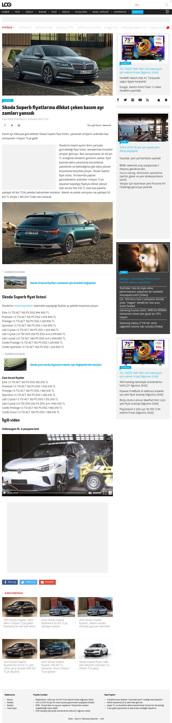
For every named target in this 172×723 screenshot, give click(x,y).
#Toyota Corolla (158, 27)
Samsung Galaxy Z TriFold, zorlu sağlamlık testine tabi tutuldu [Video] (141, 325)
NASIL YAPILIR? (101, 12)
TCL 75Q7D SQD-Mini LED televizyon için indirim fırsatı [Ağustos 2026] (141, 71)
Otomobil (8, 101)
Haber (123, 142)
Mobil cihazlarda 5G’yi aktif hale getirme (125, 703)
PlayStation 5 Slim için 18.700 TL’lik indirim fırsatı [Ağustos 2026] (140, 411)
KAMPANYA (120, 12)
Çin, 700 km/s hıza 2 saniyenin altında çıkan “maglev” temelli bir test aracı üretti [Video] (142, 303)
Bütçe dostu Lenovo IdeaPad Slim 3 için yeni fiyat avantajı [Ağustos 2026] (142, 402)
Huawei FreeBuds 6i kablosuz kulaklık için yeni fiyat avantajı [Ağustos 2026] (142, 393)
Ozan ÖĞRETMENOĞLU (14, 119)
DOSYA (66, 12)
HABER (5, 12)
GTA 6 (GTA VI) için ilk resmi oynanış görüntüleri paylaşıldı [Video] (65, 703)
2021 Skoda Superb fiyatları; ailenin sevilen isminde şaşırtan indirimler (94, 623)
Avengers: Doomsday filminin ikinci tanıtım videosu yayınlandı (140, 281)
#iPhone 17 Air (44, 27)
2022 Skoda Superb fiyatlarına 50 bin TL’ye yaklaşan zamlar (54, 623)
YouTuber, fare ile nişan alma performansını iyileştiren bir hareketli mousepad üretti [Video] (141, 292)
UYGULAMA (81, 12)
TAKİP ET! (138, 12)
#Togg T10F (111, 27)
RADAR (42, 12)
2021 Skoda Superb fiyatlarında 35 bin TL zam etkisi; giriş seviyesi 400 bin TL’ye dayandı (20, 667)
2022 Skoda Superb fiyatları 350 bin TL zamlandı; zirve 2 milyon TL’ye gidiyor (55, 667)
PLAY (54, 12)
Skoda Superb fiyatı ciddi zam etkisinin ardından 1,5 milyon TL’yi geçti (94, 665)
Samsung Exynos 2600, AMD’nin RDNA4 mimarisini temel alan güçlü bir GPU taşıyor (143, 314)
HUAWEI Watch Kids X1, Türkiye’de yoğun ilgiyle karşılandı (140, 80)
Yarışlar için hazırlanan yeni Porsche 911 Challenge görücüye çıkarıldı (142, 186)
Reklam (10, 703)
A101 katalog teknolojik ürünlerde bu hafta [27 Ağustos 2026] (141, 384)
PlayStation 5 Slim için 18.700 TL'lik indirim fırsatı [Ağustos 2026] (64, 700)
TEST (17, 12)
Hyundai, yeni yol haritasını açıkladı (140, 158)
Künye (10, 700)
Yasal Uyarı (12, 708)
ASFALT (29, 12)
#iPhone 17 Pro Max (89, 27)
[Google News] (99, 125)
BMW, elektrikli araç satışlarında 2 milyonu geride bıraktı (139, 167)
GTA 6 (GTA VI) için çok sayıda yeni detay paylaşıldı (140, 149)
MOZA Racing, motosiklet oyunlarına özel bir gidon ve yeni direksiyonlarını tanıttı (141, 177)
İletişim (10, 706)
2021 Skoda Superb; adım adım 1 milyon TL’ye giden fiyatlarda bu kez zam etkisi (19, 623)
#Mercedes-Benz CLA (133, 27)
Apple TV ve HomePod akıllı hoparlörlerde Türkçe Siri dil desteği (135, 706)
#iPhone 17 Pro (65, 27)
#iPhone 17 (25, 27)
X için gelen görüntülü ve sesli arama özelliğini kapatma (131, 708)
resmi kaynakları (23, 306)
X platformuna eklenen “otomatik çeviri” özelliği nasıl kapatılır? (135, 700)
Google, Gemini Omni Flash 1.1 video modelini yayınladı (140, 89)
